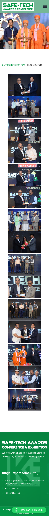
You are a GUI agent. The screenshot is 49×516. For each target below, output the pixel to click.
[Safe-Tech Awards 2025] (18, 6)
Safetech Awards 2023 (13, 65)
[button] (29, 510)
